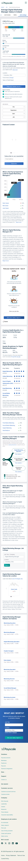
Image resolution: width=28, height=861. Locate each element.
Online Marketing (7, 376)
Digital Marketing (7, 371)
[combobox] (14, 75)
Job (6, 7)
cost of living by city (17, 578)
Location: (5, 73)
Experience (13, 110)
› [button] (15, 139)
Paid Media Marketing (8, 423)
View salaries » (18, 454)
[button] (1, 14)
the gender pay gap (15, 356)
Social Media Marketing (9, 425)
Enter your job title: (14, 311)
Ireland (2, 7)
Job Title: (7, 722)
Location (6, 559)
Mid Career (5, 205)
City (14, 107)
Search (7, 565)
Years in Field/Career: (8, 80)
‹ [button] (12, 139)
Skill (13, 113)
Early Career (6, 203)
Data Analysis (6, 430)
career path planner (12, 444)
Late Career (6, 208)
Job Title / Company (9, 554)
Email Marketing (7, 388)
